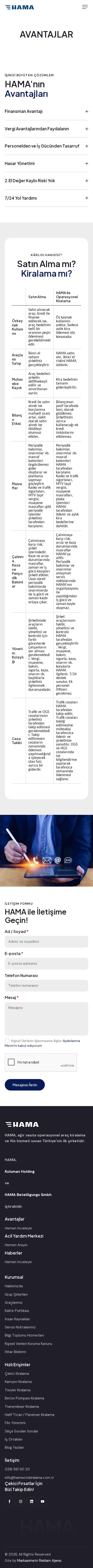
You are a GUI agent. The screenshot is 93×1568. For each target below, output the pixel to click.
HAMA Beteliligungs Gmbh (28, 1194)
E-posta (14, 953)
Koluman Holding (20, 1171)
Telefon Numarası (21, 975)
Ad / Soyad (16, 931)
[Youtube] (42, 1501)
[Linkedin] (31, 1501)
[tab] (46, 111)
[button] (85, 7)
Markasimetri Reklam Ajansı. (39, 1560)
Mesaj (12, 997)
